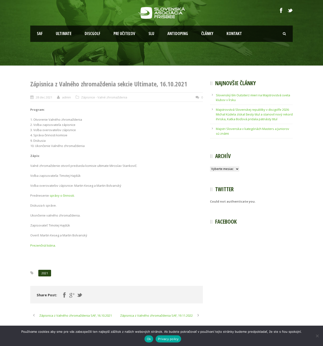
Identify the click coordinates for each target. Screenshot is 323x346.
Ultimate (63, 33)
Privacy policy (168, 339)
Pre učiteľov (124, 33)
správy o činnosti (62, 195)
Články (207, 33)
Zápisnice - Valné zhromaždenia (104, 97)
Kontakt (234, 33)
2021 (44, 273)
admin (66, 97)
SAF (40, 33)
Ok (149, 339)
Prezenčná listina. (43, 245)
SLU (151, 33)
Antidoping (177, 33)
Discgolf (92, 33)
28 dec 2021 (44, 97)
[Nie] (317, 335)
